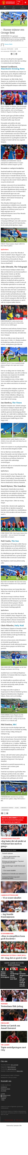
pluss (17, 807)
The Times (17, 403)
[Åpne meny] (25, 2)
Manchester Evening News (13, 69)
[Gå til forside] (8, 2)
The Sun (15, 541)
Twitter (3, 1093)
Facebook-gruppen (6, 1095)
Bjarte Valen (20, 1071)
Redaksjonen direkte (5, 1088)
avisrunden (5, 810)
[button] (2, 964)
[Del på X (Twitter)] (14, 54)
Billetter (13, 8)
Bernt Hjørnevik (12, 1067)
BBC (15, 724)
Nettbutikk (22, 8)
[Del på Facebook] (11, 54)
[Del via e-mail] (16, 54)
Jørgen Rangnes (12, 1069)
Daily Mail (19, 625)
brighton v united (7, 807)
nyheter (23, 807)
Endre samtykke (19, 1120)
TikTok (2, 1099)
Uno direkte (3, 1090)
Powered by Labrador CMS (14, 1125)
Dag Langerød (14, 1064)
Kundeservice (4, 1087)
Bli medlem (5, 8)
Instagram (4, 1096)
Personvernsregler (9, 1120)
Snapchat (3, 1098)
